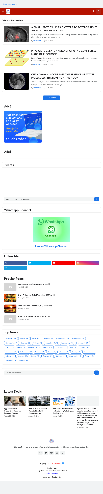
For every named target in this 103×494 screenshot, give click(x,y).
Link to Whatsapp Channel (51, 246)
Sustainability (75, 356)
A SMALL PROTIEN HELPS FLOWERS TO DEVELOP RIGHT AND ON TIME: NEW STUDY (64, 29)
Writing (23, 361)
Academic (11, 338)
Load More (51, 97)
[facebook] (15, 263)
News (39, 352)
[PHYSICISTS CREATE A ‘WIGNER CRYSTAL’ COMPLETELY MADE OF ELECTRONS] (16, 57)
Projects (64, 352)
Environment (82, 343)
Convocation (11, 343)
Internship (61, 347)
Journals (84, 347)
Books (36, 338)
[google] (39, 268)
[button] (3, 11)
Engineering (67, 343)
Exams (21, 347)
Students (60, 356)
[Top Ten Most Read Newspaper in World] (10, 287)
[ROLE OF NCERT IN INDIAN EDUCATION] (10, 319)
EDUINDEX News (54, 463)
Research (89, 352)
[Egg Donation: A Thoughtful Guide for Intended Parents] (15, 401)
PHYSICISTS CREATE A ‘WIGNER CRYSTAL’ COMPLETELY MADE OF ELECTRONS (63, 52)
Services (23, 356)
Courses (25, 343)
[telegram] (15, 268)
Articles (24, 338)
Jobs (73, 347)
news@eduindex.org (51, 473)
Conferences (78, 338)
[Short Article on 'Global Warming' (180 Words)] (10, 298)
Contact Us (56, 477)
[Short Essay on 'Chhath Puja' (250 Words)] (10, 309)
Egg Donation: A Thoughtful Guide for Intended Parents (12, 410)
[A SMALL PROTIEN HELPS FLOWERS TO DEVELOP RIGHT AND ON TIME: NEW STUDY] (16, 34)
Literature (11, 352)
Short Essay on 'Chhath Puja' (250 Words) (35, 306)
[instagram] (87, 263)
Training (89, 356)
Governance (34, 347)
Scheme (10, 356)
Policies (52, 352)
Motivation (26, 352)
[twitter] (39, 263)
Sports (35, 356)
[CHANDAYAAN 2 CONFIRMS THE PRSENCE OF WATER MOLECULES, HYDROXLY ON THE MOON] (16, 81)
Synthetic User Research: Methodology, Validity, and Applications (63, 410)
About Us (46, 477)
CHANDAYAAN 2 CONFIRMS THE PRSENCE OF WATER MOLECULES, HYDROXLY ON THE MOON (62, 76)
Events (10, 347)
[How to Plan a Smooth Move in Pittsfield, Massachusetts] (39, 401)
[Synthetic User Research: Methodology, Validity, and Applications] (64, 401)
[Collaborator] (23, 142)
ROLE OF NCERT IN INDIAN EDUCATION (34, 316)
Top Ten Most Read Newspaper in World (34, 284)
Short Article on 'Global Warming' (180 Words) (36, 295)
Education (51, 343)
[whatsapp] (62, 453)
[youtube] (63, 263)
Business (48, 338)
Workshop (11, 361)
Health (47, 347)
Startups (47, 356)
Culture (37, 343)
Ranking (76, 352)
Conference (62, 338)
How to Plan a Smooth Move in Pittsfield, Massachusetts (38, 410)
